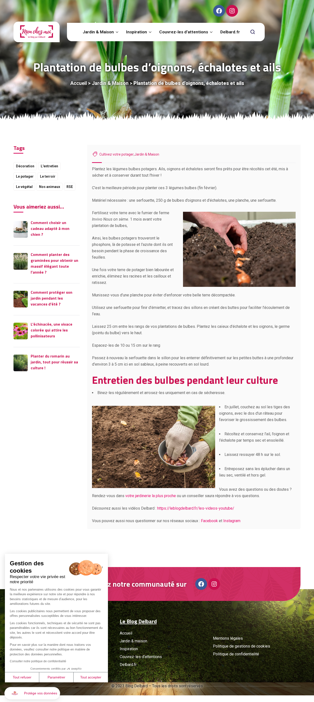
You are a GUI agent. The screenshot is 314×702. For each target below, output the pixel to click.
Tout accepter (90, 677)
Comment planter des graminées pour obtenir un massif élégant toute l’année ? (54, 263)
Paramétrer (56, 677)
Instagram (231, 520)
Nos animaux (49, 187)
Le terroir (47, 176)
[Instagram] (232, 11)
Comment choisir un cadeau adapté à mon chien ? (50, 228)
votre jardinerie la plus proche (150, 495)
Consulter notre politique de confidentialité (38, 661)
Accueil (78, 83)
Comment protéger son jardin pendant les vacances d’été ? (51, 298)
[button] (32, 693)
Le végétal (24, 187)
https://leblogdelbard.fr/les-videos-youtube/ (195, 508)
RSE (69, 187)
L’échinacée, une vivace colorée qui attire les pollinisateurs (51, 330)
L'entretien (49, 166)
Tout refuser (22, 677)
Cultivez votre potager (116, 154)
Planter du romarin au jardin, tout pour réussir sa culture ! (54, 362)
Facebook (209, 520)
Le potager (25, 176)
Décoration (25, 166)
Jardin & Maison (110, 83)
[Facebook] (219, 11)
